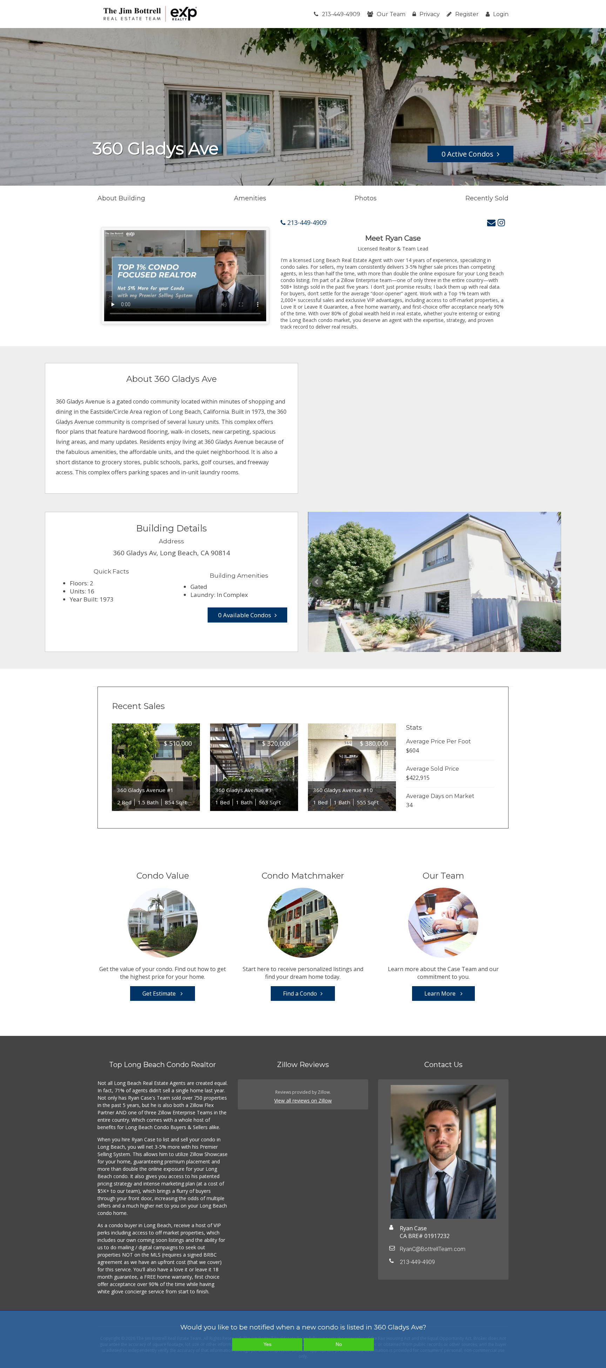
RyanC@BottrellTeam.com (432, 1249)
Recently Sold (487, 198)
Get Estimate (159, 993)
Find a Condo (300, 993)
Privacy (429, 14)
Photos (366, 198)
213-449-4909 (341, 14)
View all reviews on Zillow (303, 1100)
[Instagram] (501, 222)
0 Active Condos (467, 154)
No (339, 1344)
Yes (267, 1344)
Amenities (250, 198)
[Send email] (491, 222)
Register (467, 14)
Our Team (391, 14)
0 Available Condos (244, 615)
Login (501, 14)
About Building (121, 198)
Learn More (440, 993)
